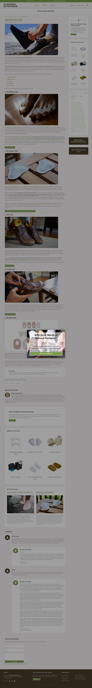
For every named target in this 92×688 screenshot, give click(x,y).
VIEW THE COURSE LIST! (46, 353)
